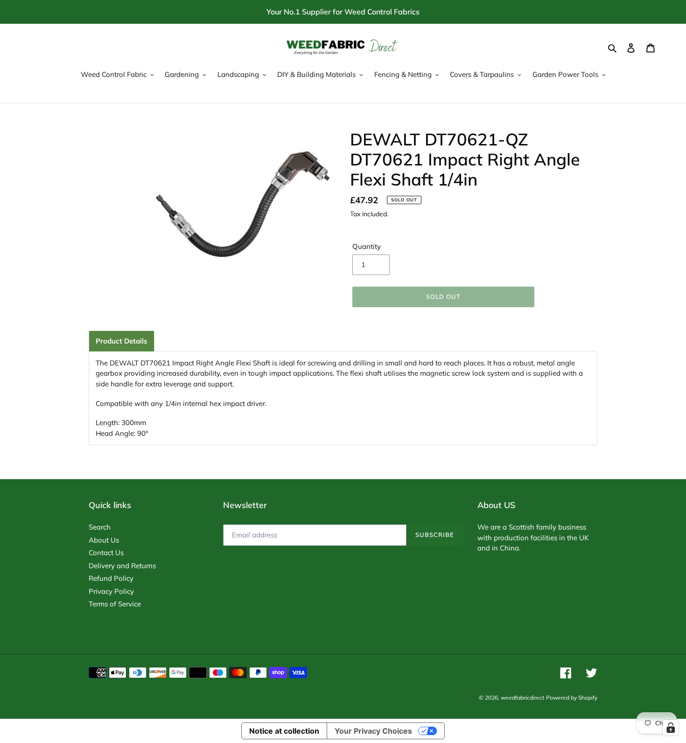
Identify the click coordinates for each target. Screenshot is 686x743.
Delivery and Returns (122, 565)
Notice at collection (284, 731)
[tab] (121, 340)
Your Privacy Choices (373, 731)
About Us (104, 540)
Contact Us (106, 552)
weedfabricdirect (522, 697)
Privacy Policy (111, 591)
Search (100, 527)
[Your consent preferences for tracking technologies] (671, 728)
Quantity (366, 246)
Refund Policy (111, 578)
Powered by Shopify (571, 697)
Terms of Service (115, 603)
